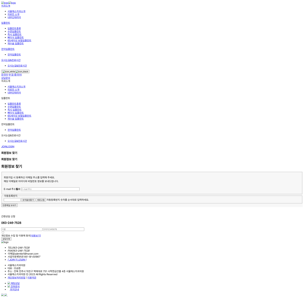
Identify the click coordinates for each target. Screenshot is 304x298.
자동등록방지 (10, 195)
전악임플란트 (8, 49)
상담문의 (5, 78)
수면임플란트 (14, 31)
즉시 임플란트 (15, 34)
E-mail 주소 (12, 189)
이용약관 (31, 277)
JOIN (4, 146)
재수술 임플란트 (16, 43)
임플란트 (5, 22)
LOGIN (10, 146)
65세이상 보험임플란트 (19, 40)
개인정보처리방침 (16, 277)
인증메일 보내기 (9, 205)
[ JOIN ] (12, 259)
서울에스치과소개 (16, 11)
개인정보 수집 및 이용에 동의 (21, 235)
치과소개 (5, 5)
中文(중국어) (15, 74)
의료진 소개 (13, 14)
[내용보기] (35, 235)
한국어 (4, 74)
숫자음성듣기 (28, 200)
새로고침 (41, 200)
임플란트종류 (14, 28)
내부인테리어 (14, 17)
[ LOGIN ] (21, 259)
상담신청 (6, 239)
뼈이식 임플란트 (16, 37)
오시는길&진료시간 (11, 60)
